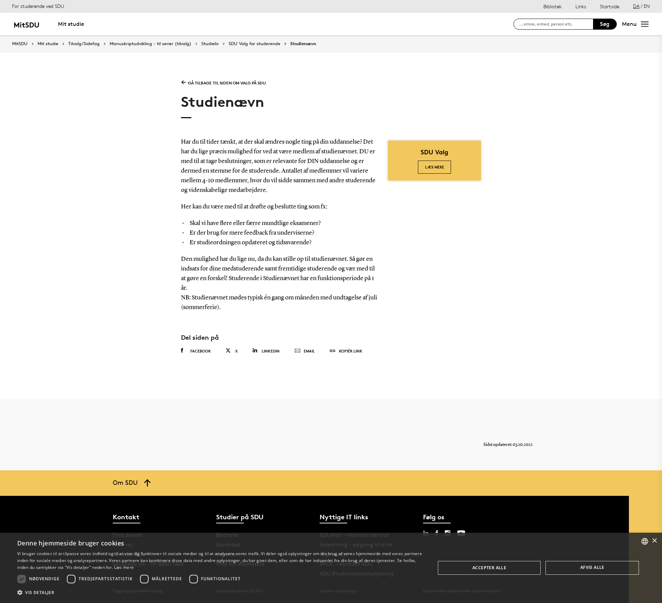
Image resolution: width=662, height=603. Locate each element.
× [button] (654, 540)
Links (580, 6)
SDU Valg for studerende (254, 43)
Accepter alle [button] (489, 568)
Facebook (200, 351)
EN (647, 6)
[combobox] (644, 541)
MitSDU (20, 43)
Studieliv (210, 43)
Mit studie (71, 24)
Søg (605, 24)
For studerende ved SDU (38, 6)
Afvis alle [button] (592, 567)
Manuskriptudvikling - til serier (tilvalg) (150, 43)
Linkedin (271, 351)
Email (309, 351)
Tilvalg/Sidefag (84, 43)
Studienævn (303, 43)
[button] (220, 592)
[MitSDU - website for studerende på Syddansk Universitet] (26, 24)
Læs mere (434, 167)
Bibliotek (552, 6)
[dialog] (331, 568)
